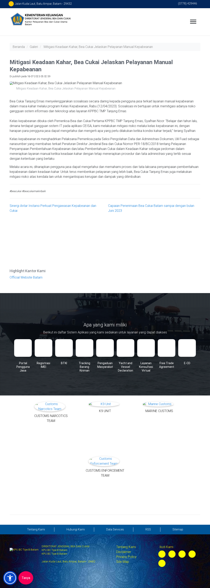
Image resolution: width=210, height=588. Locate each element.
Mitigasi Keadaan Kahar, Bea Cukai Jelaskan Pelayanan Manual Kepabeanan (98, 47)
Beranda (19, 47)
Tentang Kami (126, 547)
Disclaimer (123, 552)
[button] (10, 578)
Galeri (34, 47)
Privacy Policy (126, 557)
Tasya (26, 578)
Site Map (122, 562)
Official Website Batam (26, 277)
